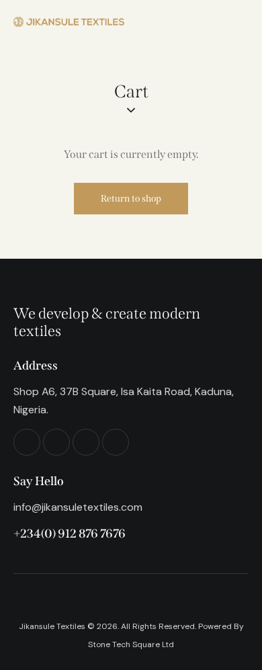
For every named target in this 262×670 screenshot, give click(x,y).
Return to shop (131, 198)
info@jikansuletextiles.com (77, 507)
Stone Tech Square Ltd (131, 644)
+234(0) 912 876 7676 (69, 533)
